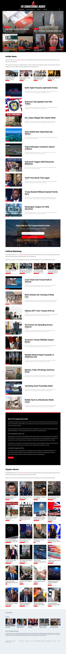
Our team (12, 454)
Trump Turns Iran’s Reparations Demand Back (11, 582)
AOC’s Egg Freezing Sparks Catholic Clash (26, 561)
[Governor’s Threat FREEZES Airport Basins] (13, 343)
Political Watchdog (30, 9)
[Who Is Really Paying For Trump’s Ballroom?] (40, 43)
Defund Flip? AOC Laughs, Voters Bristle (11, 604)
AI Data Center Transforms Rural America (40, 561)
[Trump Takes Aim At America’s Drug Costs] (54, 266)
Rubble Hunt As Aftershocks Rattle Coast (39, 401)
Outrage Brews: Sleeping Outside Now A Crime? (39, 518)
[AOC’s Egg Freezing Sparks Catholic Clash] (26, 552)
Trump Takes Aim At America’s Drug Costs (53, 271)
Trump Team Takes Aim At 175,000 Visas (54, 561)
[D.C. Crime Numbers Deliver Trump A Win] (40, 266)
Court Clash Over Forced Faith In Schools (38, 281)
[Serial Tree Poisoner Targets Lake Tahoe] (44, 622)
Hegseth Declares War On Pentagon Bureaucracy (26, 518)
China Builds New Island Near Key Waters (39, 133)
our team (15, 450)
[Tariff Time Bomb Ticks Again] (13, 180)
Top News (7, 616)
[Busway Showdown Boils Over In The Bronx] (54, 488)
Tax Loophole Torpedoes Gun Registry (40, 497)
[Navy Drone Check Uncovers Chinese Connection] (54, 509)
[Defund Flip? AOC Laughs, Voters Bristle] (11, 595)
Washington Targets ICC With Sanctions (37, 208)
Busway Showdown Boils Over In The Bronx (54, 497)
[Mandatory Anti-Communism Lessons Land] (10, 43)
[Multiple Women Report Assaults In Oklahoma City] (13, 358)
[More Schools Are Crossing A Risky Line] (13, 298)
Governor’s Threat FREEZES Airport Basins (39, 341)
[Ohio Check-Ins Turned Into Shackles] (40, 531)
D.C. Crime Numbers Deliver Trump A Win (38, 271)
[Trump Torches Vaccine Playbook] (40, 573)
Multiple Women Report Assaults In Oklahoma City (39, 356)
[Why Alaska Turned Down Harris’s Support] (26, 488)
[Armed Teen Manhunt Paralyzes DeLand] (22, 622)
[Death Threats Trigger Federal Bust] (26, 73)
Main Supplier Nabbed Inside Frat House (39, 78)
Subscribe (45, 9)
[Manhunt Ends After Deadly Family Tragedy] (40, 595)
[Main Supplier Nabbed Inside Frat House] (40, 73)
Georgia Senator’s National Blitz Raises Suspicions (26, 271)
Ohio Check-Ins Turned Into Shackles (39, 540)
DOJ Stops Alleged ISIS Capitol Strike (40, 118)
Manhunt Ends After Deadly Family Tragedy (39, 604)
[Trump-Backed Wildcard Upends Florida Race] (13, 195)
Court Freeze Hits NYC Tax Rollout (10, 271)
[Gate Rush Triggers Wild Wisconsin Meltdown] (13, 165)
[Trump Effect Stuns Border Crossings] (11, 73)
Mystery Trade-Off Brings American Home (39, 371)
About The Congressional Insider (18, 419)
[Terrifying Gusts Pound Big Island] (13, 388)
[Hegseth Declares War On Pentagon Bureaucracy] (26, 509)
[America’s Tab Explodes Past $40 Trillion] (13, 105)
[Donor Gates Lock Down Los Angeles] (33, 622)
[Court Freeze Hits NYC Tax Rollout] (11, 266)
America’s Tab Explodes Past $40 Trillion (38, 103)
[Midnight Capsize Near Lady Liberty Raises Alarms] (54, 573)
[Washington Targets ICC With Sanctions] (13, 210)
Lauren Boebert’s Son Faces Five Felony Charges (54, 540)
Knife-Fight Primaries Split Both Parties (41, 88)
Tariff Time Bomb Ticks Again (37, 178)
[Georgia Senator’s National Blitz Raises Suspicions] (26, 266)
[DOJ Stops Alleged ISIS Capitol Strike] (13, 120)
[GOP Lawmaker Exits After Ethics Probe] (10, 622)
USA (6, 216)
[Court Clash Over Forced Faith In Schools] (13, 283)
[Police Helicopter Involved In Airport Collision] (13, 150)
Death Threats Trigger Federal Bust (25, 78)
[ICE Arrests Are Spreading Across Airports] (13, 328)
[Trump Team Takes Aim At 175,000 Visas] (54, 552)
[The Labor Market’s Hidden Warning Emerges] (54, 595)
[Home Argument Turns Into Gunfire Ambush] (25, 43)
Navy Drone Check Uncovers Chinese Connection (52, 519)
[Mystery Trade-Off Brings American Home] (13, 373)
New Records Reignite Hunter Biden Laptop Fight (11, 540)
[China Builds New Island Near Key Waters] (13, 135)
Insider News (21, 9)
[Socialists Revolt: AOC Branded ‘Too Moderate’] (56, 43)
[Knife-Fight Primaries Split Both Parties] (13, 90)
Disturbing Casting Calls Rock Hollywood (11, 497)
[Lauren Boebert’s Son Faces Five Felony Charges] (54, 531)
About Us (38, 9)
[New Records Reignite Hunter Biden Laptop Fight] (11, 531)
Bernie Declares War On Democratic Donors (25, 604)
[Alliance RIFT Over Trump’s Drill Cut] (13, 313)
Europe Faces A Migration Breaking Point (54, 78)
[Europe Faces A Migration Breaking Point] (54, 73)
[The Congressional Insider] (33, 4)
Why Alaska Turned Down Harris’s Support (26, 497)
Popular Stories (12, 469)
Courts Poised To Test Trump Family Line (25, 540)
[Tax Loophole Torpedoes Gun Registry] (40, 488)
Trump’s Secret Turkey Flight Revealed (10, 561)
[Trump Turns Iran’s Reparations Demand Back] (11, 573)
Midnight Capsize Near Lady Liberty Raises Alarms (53, 583)
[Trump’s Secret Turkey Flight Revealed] (11, 552)
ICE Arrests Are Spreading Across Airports (38, 326)
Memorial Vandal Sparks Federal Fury (11, 518)
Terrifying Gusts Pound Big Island (39, 386)
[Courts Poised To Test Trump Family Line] (26, 531)
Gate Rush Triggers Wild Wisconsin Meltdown (39, 163)
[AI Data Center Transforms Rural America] (40, 552)
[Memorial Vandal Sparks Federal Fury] (11, 509)
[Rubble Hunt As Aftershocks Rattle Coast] (13, 403)
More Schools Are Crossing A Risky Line (39, 296)
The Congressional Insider (20, 59)
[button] (59, 9)
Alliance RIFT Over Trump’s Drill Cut (39, 311)
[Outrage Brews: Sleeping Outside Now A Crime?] (40, 509)
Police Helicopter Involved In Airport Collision (40, 148)
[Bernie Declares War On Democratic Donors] (26, 595)
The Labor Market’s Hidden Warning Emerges (54, 604)
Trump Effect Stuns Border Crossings (10, 78)
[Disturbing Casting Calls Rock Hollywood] (11, 488)
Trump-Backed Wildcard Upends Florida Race (41, 193)
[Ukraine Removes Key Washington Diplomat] (55, 622)
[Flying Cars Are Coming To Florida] (26, 573)
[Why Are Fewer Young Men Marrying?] (48, 22)
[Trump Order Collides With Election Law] (17, 22)
